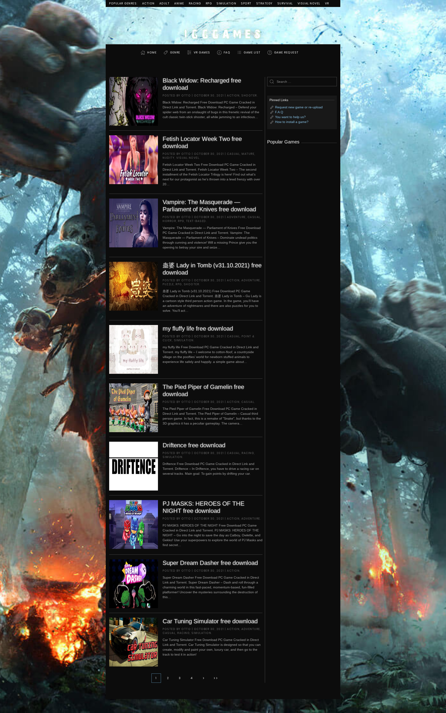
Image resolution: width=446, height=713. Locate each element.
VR (327, 3)
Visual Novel (309, 3)
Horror (169, 221)
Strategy (264, 3)
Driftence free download (194, 445)
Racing (195, 3)
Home (152, 52)
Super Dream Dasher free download (210, 562)
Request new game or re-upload (299, 107)
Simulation (226, 3)
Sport (246, 3)
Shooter (249, 95)
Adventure (236, 217)
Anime (179, 3)
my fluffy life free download (198, 328)
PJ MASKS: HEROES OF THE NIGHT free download (203, 507)
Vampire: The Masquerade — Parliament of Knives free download (209, 206)
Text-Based (196, 221)
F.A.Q (279, 112)
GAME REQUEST (286, 52)
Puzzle (168, 284)
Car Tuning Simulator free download (210, 621)
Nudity (168, 158)
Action (148, 3)
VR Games (202, 52)
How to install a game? (291, 122)
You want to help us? (290, 117)
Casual (233, 154)
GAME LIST (252, 52)
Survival (285, 3)
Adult (164, 3)
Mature (248, 154)
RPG (209, 3)
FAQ (227, 52)
